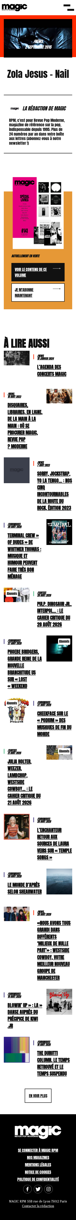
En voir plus (38, 1096)
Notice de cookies (38, 1172)
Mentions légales (38, 1165)
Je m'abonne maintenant (24, 292)
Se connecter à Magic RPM (38, 1150)
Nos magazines (38, 1157)
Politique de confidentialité (38, 1179)
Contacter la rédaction (38, 1206)
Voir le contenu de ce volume (31, 272)
